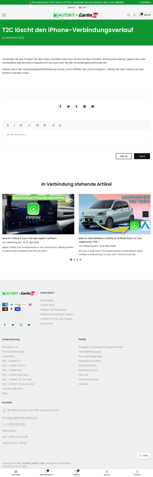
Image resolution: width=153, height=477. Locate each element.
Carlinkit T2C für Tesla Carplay (56, 318)
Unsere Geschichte (89, 379)
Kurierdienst (8, 356)
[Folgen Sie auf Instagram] (20, 324)
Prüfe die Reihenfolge (13, 351)
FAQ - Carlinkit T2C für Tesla (17, 379)
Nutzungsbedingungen (90, 356)
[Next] (146, 214)
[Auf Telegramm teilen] (84, 106)
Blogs (5, 393)
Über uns (83, 374)
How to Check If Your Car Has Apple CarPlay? (29, 238)
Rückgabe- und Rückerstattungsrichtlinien (101, 347)
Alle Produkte (47, 300)
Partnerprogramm (88, 370)
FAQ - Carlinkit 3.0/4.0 (13, 365)
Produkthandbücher (12, 388)
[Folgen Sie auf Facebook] (4, 324)
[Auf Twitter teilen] (68, 106)
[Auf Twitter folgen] (12, 324)
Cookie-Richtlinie (87, 365)
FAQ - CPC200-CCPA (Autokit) (18, 384)
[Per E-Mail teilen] (92, 106)
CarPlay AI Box (47, 305)
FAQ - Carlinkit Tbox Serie (15, 374)
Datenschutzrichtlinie (90, 360)
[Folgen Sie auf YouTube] (29, 324)
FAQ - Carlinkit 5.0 (11, 360)
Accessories (46, 323)
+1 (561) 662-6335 (16, 424)
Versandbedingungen (90, 351)
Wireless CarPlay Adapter (53, 309)
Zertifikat (83, 384)
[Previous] (7, 214)
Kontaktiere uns (10, 347)
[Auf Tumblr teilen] (76, 106)
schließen (9, 2)
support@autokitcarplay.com (22, 417)
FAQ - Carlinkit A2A (12, 370)
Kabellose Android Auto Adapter (56, 314)
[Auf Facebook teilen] (60, 106)
